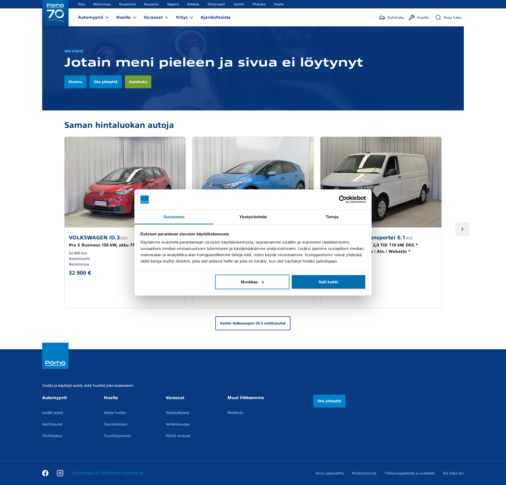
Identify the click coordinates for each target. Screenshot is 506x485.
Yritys (182, 17)
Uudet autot (52, 413)
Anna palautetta (329, 473)
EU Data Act (453, 473)
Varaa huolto (115, 413)
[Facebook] (45, 473)
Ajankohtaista (216, 17)
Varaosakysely (177, 413)
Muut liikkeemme (245, 397)
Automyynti (90, 17)
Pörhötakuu (52, 436)
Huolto (123, 17)
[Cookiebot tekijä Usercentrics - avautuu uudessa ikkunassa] (343, 199)
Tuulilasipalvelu (117, 436)
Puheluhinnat (364, 473)
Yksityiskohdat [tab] (253, 216)
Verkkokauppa (178, 424)
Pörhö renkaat (178, 436)
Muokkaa (249, 281)
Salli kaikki (328, 281)
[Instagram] (60, 473)
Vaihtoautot (52, 424)
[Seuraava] (462, 229)
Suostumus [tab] (174, 216)
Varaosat (153, 17)
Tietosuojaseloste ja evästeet (410, 473)
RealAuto (235, 413)
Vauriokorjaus (115, 424)
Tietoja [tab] (332, 216)
